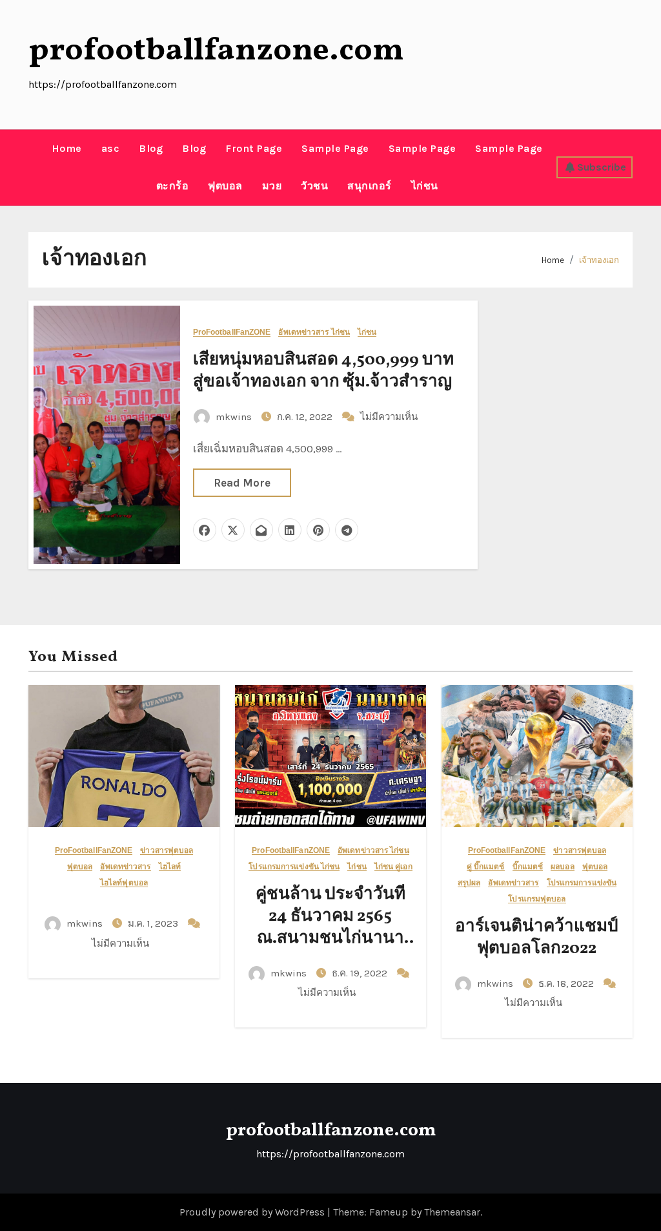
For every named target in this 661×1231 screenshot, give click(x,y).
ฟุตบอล (225, 186)
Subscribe (601, 167)
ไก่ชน (424, 186)
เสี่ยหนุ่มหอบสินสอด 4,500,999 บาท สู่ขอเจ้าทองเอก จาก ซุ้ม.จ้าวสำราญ (323, 371)
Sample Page (335, 148)
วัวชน (314, 186)
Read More (242, 482)
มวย (272, 186)
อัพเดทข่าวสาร (125, 867)
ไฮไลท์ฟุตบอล (124, 883)
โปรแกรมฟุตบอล (536, 899)
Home (67, 148)
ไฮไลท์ (170, 867)
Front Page (253, 148)
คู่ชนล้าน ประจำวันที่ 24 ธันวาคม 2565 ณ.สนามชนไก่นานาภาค (330, 927)
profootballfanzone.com (216, 51)
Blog (151, 148)
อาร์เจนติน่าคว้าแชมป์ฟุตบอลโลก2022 (536, 937)
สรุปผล (469, 883)
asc (110, 148)
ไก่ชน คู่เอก (393, 867)
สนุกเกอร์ (369, 186)
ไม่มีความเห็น (389, 417)
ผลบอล (563, 867)
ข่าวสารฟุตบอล (166, 851)
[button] (32, 167)
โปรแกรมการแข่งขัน (582, 883)
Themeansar (452, 1212)
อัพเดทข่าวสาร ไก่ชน (314, 332)
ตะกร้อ (172, 186)
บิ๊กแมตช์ (528, 867)
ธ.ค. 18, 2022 (567, 983)
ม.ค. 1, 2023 (154, 923)
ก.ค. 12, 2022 (306, 417)
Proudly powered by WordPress (253, 1212)
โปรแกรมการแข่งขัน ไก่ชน (294, 867)
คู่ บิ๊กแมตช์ (486, 867)
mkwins (233, 417)
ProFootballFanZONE (232, 332)
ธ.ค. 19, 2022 (361, 973)
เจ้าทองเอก (599, 260)
